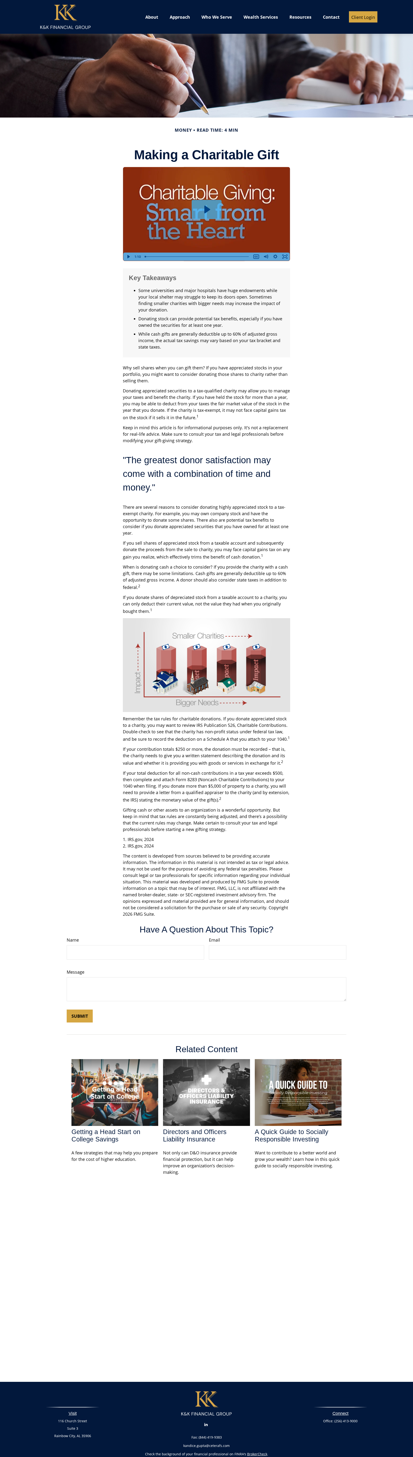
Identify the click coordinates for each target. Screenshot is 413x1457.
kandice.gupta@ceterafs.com (206, 1445)
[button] (151, 16)
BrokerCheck (257, 1454)
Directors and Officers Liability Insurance (195, 1135)
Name (73, 940)
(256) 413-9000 (346, 1421)
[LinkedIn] (206, 1424)
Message (75, 972)
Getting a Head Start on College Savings (105, 1135)
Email (214, 940)
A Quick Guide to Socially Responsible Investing (291, 1135)
